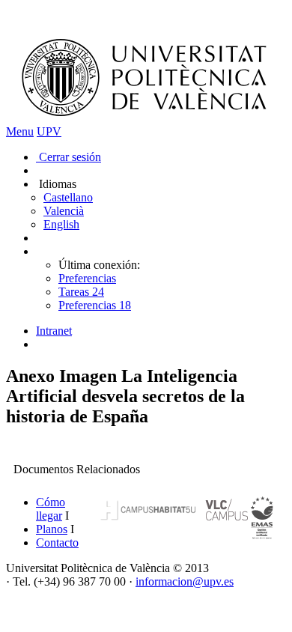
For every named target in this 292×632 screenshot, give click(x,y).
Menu (20, 131)
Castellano (68, 197)
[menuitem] (161, 331)
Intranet (54, 330)
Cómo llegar (50, 509)
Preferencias (87, 278)
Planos (51, 529)
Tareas (81, 291)
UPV (49, 131)
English (61, 224)
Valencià (63, 210)
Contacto (57, 542)
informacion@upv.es (185, 581)
